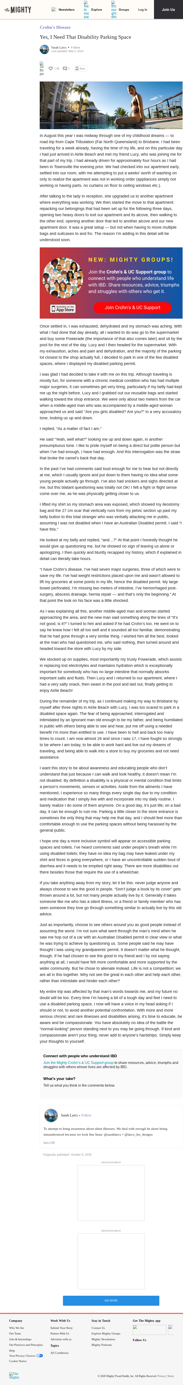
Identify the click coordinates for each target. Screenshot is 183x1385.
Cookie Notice (18, 1361)
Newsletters (67, 9)
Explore (96, 9)
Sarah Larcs (59, 47)
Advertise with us (60, 1339)
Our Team (15, 1333)
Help (12, 1350)
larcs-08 (49, 1143)
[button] (75, 47)
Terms (170, 1376)
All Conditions (59, 1352)
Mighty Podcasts (102, 1344)
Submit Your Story (61, 1328)
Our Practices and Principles (26, 1344)
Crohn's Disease (55, 27)
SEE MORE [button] (111, 1300)
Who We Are (16, 1328)
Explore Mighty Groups (106, 1333)
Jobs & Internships (20, 1339)
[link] (17, 9)
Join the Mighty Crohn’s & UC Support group (78, 1063)
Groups (124, 9)
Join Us (168, 9)
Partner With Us (59, 1333)
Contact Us (98, 1328)
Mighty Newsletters (103, 1339)
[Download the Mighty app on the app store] (149, 1330)
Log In (142, 9)
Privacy (162, 1376)
